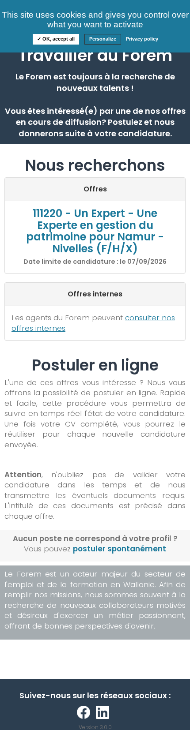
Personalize (102, 38)
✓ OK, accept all (56, 38)
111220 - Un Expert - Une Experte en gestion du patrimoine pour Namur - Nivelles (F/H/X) (95, 230)
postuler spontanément (119, 548)
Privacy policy (142, 38)
